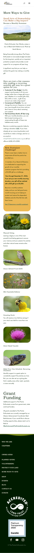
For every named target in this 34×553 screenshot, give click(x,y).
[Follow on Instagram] (23, 539)
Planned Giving (8, 233)
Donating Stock (9, 315)
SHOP (4, 477)
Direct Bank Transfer (10, 346)
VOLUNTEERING (8, 464)
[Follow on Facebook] (11, 539)
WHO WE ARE (7, 442)
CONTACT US (7, 489)
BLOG (4, 485)
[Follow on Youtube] (17, 539)
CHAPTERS (6, 446)
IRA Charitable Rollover (11, 292)
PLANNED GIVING (8, 459)
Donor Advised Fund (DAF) (13, 269)
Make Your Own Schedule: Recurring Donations (16, 369)
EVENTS (5, 481)
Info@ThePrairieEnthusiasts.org (13, 138)
